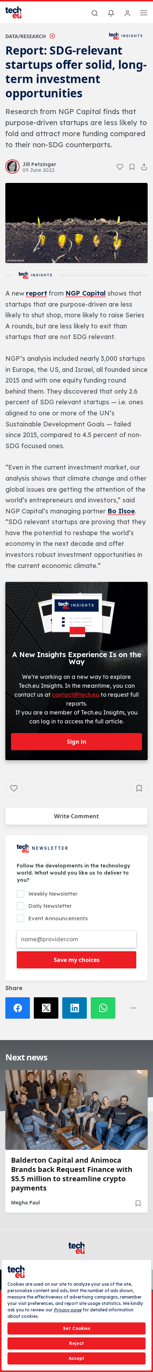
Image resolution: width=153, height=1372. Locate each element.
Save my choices (77, 960)
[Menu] (143, 13)
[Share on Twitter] (48, 1008)
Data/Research (25, 36)
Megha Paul (25, 1202)
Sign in (76, 742)
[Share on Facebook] (19, 1008)
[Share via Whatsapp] (105, 1008)
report (36, 293)
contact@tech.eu (75, 694)
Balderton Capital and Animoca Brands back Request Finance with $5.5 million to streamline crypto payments (71, 1174)
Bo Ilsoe (121, 511)
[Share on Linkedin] (76, 1008)
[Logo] (17, 12)
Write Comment (76, 816)
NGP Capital (85, 293)
